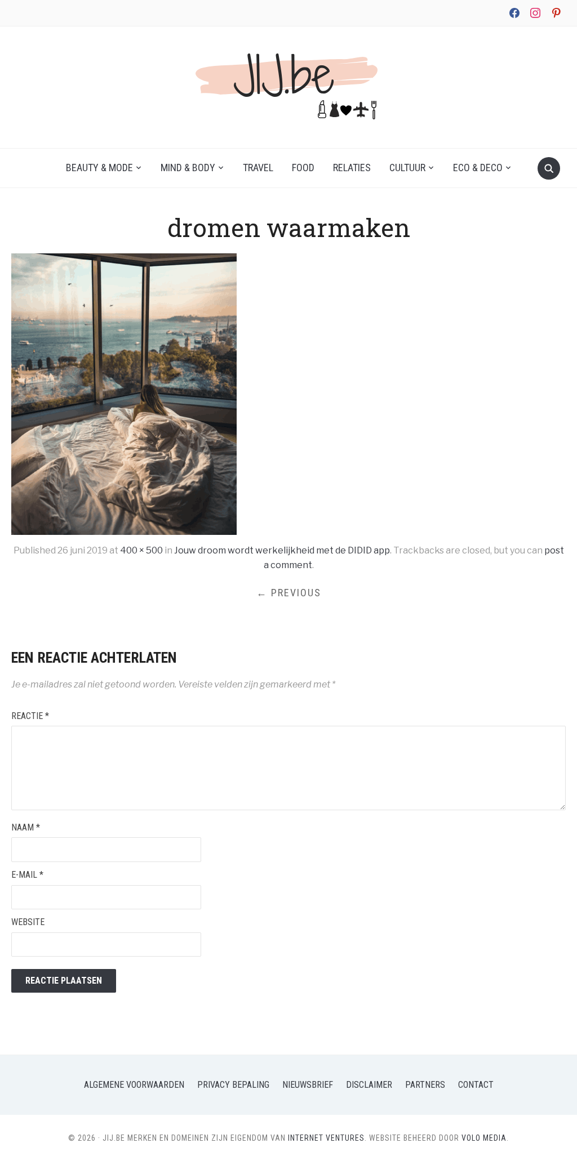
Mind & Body (188, 167)
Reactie (30, 716)
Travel (258, 167)
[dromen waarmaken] (124, 394)
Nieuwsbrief (307, 1084)
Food (303, 167)
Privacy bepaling (233, 1084)
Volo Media (484, 1137)
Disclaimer (369, 1084)
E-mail (27, 874)
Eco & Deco (478, 167)
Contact (476, 1084)
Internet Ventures (326, 1137)
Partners (425, 1084)
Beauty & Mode (99, 167)
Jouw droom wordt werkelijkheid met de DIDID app (282, 550)
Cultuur (407, 167)
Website (28, 922)
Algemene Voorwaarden (134, 1084)
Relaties (352, 167)
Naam (25, 827)
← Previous (288, 593)
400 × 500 (141, 550)
